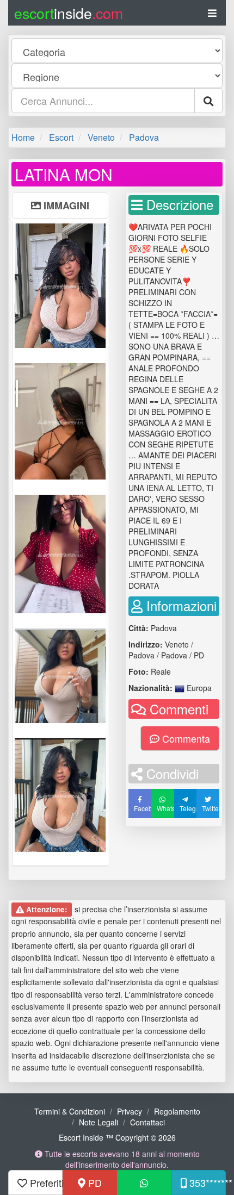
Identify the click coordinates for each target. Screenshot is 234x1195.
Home (23, 137)
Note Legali (98, 1122)
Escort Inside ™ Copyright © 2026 (117, 1137)
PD (93, 1182)
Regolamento (177, 1111)
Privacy (129, 1111)
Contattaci (147, 1122)
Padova (144, 137)
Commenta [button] (184, 738)
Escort (61, 137)
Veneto (101, 137)
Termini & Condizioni (69, 1111)
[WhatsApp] (144, 1182)
